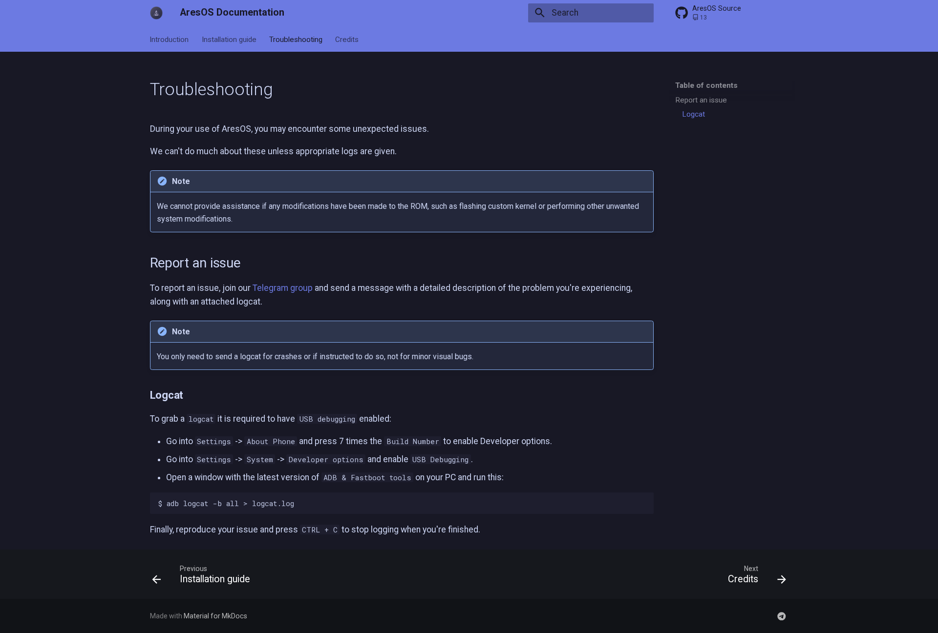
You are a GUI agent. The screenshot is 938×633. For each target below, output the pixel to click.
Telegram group (283, 288)
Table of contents (706, 85)
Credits (347, 39)
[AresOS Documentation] (156, 12)
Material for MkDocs (215, 616)
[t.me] (781, 615)
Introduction (169, 39)
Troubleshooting (295, 39)
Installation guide (229, 39)
